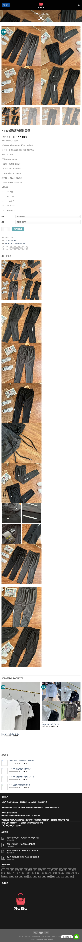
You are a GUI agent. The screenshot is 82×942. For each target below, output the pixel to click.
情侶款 (9, 873)
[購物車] (79, 5)
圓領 (39, 870)
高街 (71, 876)
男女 (43, 873)
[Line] (76, 936)
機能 (33, 873)
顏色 (3, 216)
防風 (67, 876)
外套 (49, 870)
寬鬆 (65, 870)
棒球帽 (28, 873)
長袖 (48, 876)
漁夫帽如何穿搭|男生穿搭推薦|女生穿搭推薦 (22, 850)
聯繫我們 (21, 936)
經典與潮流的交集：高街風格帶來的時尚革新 (23, 838)
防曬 (58, 876)
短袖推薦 (4, 876)
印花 (35, 870)
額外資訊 (8, 256)
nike (6, 243)
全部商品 (44, 14)
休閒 (12, 870)
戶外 (14, 873)
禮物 (21, 876)
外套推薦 (54, 870)
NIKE (6, 240)
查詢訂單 (54, 936)
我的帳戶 (60, 936)
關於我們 (27, 936)
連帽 (39, 876)
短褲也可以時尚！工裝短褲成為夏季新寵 (21, 844)
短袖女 (77, 873)
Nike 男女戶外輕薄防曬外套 (50, 724)
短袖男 (11, 876)
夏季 (44, 870)
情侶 (3, 873)
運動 (20, 243)
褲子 (15, 240)
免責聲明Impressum (38, 936)
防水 (62, 876)
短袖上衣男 (69, 873)
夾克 (60, 870)
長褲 (23, 243)
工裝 (69, 870)
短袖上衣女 (61, 873)
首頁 (36, 14)
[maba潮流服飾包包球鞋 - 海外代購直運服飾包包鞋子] (41, 5)
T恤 (7, 870)
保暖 (16, 870)
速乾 (17, 243)
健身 (21, 870)
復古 (74, 870)
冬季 (25, 870)
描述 (3, 256)
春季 (18, 873)
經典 (25, 876)
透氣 (30, 876)
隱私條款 (47, 936)
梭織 (9, 243)
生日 (38, 873)
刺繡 (30, 870)
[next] (76, 65)
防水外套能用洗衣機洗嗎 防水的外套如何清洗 (23, 857)
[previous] (5, 65)
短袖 (54, 873)
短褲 (16, 876)
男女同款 (13, 243)
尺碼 (3, 222)
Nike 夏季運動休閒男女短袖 (10, 734)
